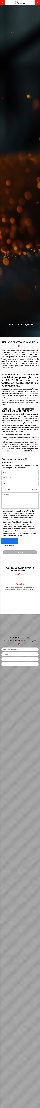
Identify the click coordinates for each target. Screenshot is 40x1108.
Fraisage (5, 654)
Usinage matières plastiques (11, 649)
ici (21, 535)
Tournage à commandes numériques (13, 659)
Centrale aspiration (8, 664)
